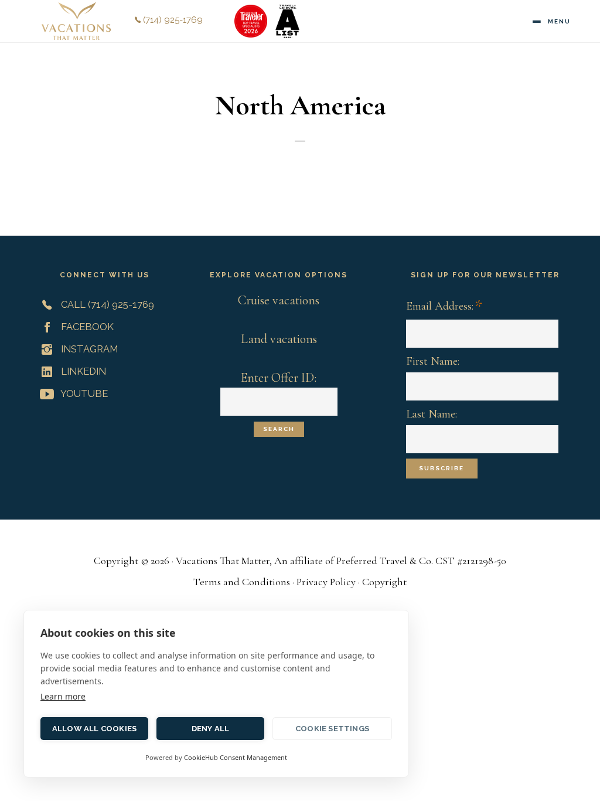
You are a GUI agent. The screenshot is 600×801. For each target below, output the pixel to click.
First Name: (432, 361)
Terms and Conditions (241, 581)
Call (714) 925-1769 (106, 304)
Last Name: (431, 414)
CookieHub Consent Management (235, 757)
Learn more (63, 696)
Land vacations (279, 339)
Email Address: (444, 307)
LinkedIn (82, 371)
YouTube (83, 393)
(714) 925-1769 (172, 20)
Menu (559, 21)
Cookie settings (332, 728)
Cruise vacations (278, 300)
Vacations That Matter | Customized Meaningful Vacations (76, 21)
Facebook (86, 326)
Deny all (211, 728)
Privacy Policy (327, 581)
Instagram (88, 349)
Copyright (384, 581)
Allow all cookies (94, 728)
